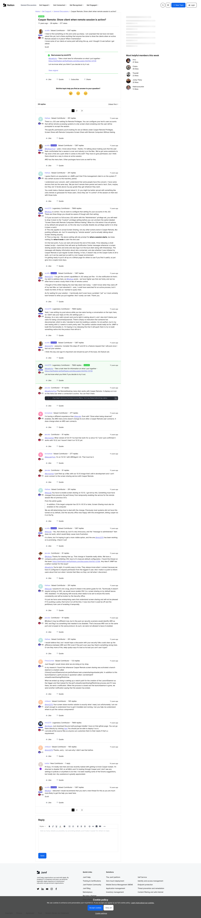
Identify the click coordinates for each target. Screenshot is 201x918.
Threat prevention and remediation (151, 888)
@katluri (48, 791)
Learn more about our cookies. (142, 903)
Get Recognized (76, 5)
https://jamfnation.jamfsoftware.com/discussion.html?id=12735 (72, 61)
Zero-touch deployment (115, 881)
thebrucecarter (138, 87)
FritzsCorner (49, 661)
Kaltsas (47, 118)
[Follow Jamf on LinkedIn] (42, 889)
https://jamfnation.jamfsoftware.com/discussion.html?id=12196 (76, 561)
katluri (47, 763)
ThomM (135, 73)
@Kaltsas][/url (50, 149)
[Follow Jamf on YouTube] (47, 889)
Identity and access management (150, 881)
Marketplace (87, 892)
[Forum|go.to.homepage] (8, 5)
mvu (134, 60)
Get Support (44, 5)
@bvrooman (49, 438)
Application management (115, 888)
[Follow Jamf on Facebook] (56, 889)
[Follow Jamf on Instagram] (51, 889)
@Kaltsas (48, 212)
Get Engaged (92, 5)
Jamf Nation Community (92, 885)
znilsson (48, 701)
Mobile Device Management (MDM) (119, 885)
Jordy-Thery (137, 80)
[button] (178, 5)
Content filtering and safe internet (150, 892)
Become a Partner (89, 896)
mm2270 (48, 208)
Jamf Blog (86, 888)
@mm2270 (49, 277)
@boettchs (53, 58)
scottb (47, 30)
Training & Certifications (92, 881)
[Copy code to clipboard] (116, 398)
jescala (47, 388)
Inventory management (115, 892)
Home (37, 11)
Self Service (142, 877)
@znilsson (48, 726)
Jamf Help (87, 877)
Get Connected (59, 5)
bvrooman (48, 413)
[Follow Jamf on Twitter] (38, 889)
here (65, 728)
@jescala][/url (50, 457)
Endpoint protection (145, 885)
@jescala (77, 416)
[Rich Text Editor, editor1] (78, 840)
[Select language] (168, 5)
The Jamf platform (113, 877)
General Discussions (29, 5)
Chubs (135, 66)
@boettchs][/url (51, 391)
